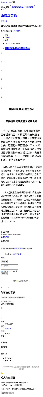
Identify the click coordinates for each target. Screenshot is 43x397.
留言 (21, 248)
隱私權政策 (35, 367)
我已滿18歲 (5, 393)
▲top (2, 257)
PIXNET (9, 367)
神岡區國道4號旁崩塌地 (17, 48)
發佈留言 (4, 274)
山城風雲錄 (9, 15)
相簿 (6, 35)
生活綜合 (17, 31)
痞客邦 (16, 248)
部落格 (7, 37)
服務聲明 (21, 369)
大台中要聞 (17, 254)
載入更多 (4, 261)
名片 (6, 40)
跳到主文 (4, 21)
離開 (11, 393)
